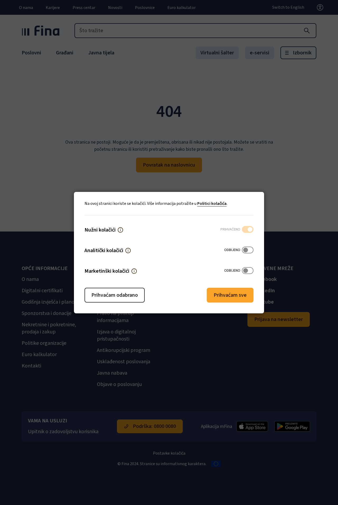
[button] (120, 230)
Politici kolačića (212, 203)
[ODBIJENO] (247, 250)
